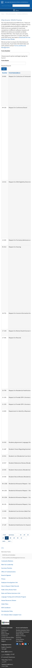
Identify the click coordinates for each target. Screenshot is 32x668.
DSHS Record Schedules (8, 555)
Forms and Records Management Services (13, 557)
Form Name (5, 60)
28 (10, 538)
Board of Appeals (6, 575)
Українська (12, 657)
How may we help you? (6, 5)
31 (21, 538)
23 (20, 535)
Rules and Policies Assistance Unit (10, 593)
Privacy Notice (20, 639)
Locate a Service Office (7, 637)
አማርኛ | (9, 660)
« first (4, 535)
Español (8, 647)
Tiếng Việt (4, 660)
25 (28, 535)
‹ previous (11, 535)
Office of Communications (8, 572)
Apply (4, 69)
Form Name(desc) (14, 73)
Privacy (3, 579)
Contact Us (4, 636)
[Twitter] (20, 644)
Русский (4, 649)
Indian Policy (4, 604)
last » (9, 541)
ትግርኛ (3, 666)
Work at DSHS (5, 634)
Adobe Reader (20, 634)
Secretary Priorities (6, 568)
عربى (2, 654)
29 (14, 538)
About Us (3, 632)
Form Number (5, 51)
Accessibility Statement (22, 632)
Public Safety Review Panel (8, 589)
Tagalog (3, 664)
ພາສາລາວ (9, 664)
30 (17, 538)
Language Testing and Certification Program (13, 597)
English (3, 647)
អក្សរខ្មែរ (7, 654)
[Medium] (28, 644)
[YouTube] (23, 644)
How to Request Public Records (10, 586)
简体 (2, 652)
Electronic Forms (6, 552)
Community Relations (7, 561)
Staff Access (4, 630)
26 (3, 538)
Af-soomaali (4, 657)
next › (4, 541)
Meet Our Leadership (7, 564)
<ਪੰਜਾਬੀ (12, 654)
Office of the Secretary (11, 14)
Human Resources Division (8, 600)
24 (24, 535)
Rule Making (19, 641)
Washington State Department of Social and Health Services (16, 2)
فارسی (3, 661)
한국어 (10, 652)
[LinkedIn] (25, 644)
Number (4, 73)
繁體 (6, 652)
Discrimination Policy (7, 611)
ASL (7, 666)
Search (28, 5)
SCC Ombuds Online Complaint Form (11, 615)
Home (2, 14)
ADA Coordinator (6, 607)
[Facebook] (17, 644)
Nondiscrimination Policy (23, 630)
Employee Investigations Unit (9, 582)
